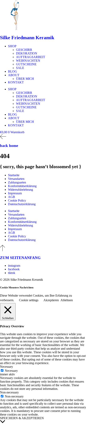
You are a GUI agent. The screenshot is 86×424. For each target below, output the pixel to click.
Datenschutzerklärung (22, 204)
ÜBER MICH (25, 78)
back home (9, 145)
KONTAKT (16, 82)
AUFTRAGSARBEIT (30, 57)
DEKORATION (26, 53)
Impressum (15, 193)
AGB (11, 197)
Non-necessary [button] (9, 392)
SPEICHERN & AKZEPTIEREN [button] (22, 418)
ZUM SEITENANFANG (20, 258)
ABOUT (13, 75)
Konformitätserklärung (22, 186)
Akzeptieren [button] (51, 300)
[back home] (3, 138)
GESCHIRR (24, 49)
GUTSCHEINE (26, 64)
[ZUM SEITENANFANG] (2, 250)
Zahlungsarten (17, 182)
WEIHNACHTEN (28, 60)
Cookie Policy (17, 200)
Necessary (11, 370)
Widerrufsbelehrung (20, 189)
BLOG (12, 71)
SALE (20, 68)
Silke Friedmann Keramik (27, 37)
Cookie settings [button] (28, 300)
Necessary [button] (6, 366)
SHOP (12, 46)
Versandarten (16, 178)
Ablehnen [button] (66, 300)
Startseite (13, 175)
